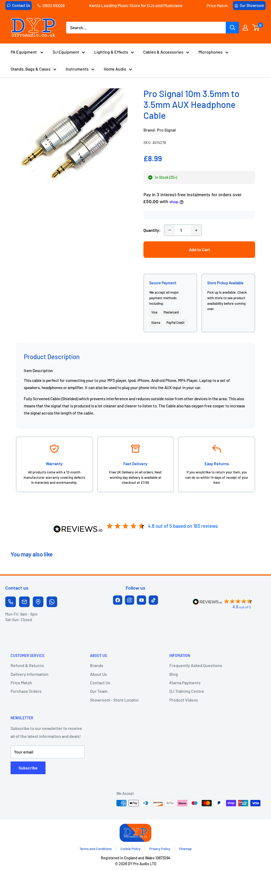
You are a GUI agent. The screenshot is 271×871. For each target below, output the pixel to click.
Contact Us (21, 5)
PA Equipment (24, 51)
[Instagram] (129, 600)
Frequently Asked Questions (195, 665)
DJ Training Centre (186, 691)
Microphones (210, 51)
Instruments (77, 68)
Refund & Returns (27, 665)
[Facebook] (117, 600)
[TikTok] (153, 600)
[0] (256, 27)
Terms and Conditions (95, 849)
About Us (98, 674)
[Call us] (10, 601)
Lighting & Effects (111, 51)
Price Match (217, 5)
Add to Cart (199, 249)
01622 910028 (53, 5)
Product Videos (183, 699)
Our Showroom (252, 5)
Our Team (98, 691)
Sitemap (185, 849)
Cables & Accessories (163, 51)
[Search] (232, 27)
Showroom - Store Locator (114, 699)
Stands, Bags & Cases (31, 68)
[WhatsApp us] (52, 601)
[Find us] (38, 601)
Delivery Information (29, 674)
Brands (96, 665)
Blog (173, 674)
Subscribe (28, 767)
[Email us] (24, 601)
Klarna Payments (185, 682)
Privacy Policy (159, 849)
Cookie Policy (130, 849)
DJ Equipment (66, 51)
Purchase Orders (26, 691)
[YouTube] (141, 600)
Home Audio (115, 68)
